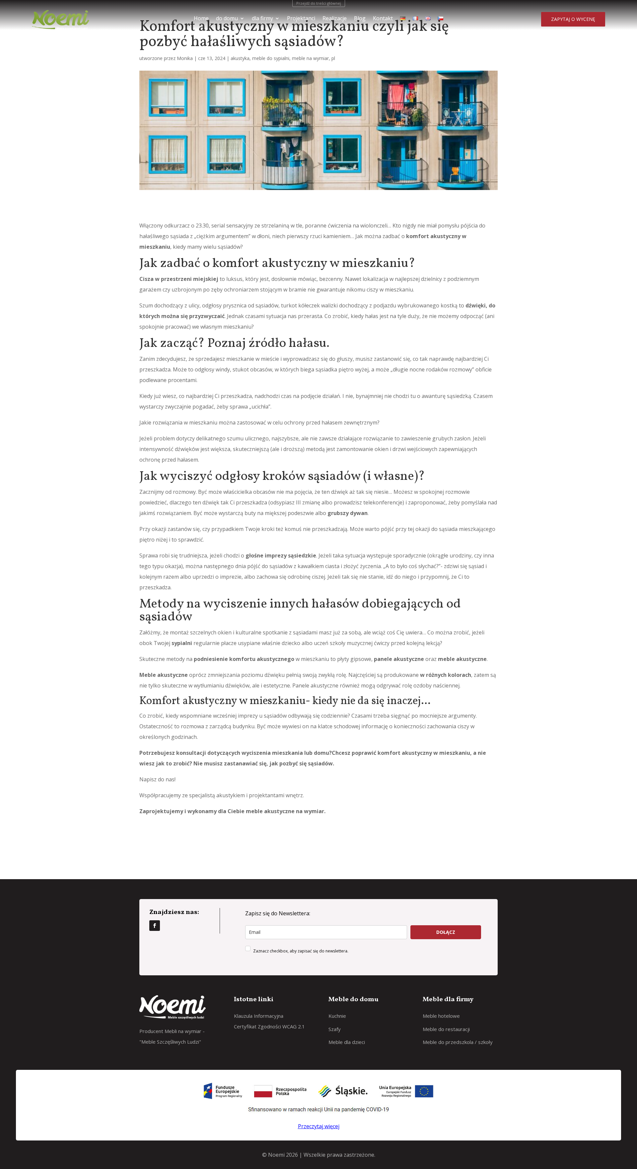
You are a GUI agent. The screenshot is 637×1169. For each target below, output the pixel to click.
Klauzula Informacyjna (258, 1015)
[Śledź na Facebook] (154, 925)
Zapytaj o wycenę (573, 19)
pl (333, 58)
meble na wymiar (310, 58)
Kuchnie (337, 1015)
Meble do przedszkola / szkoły (458, 1042)
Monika (185, 58)
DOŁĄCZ (445, 932)
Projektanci (301, 19)
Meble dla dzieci (346, 1042)
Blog (360, 19)
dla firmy (262, 19)
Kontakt (383, 19)
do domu (227, 19)
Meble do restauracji (446, 1029)
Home (201, 19)
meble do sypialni (270, 58)
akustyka (240, 58)
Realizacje (334, 19)
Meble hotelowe (441, 1015)
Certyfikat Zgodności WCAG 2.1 (269, 1026)
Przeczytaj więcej (318, 1126)
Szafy (334, 1029)
